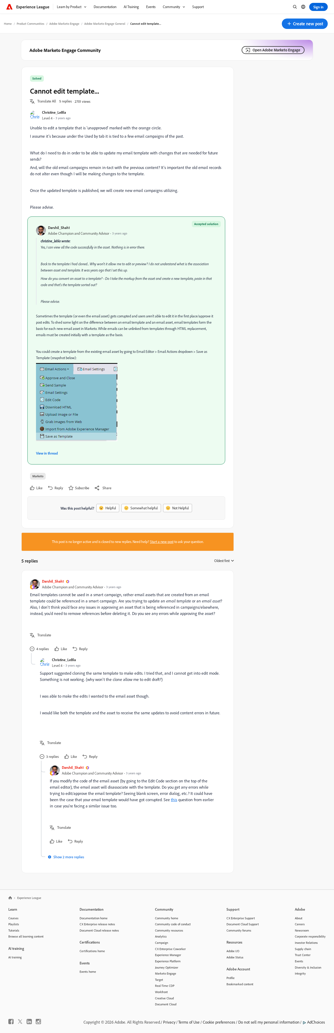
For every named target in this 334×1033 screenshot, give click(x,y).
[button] (305, 24)
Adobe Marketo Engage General (104, 24)
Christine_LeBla (54, 112)
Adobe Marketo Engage (64, 24)
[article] (126, 616)
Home (8, 24)
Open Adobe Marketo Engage (276, 49)
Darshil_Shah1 (59, 227)
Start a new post (162, 541)
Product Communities (30, 24)
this (174, 799)
